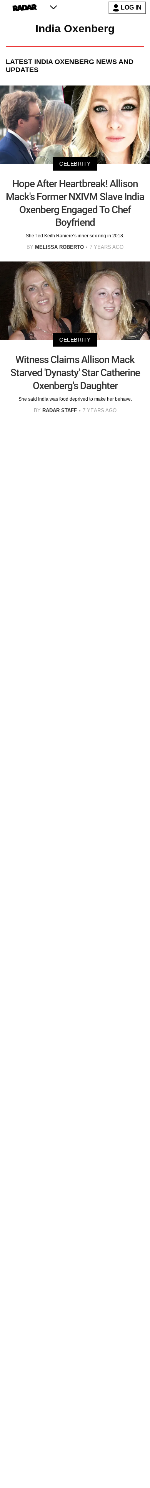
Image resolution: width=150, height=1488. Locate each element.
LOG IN (131, 7)
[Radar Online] (25, 7)
